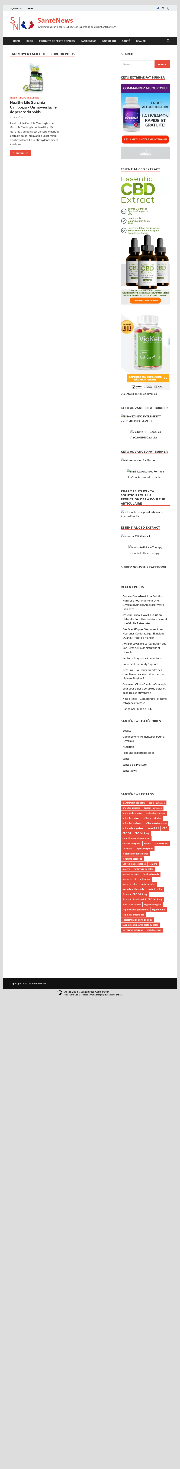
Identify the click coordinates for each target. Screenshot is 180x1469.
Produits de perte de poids (57, 40)
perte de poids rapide (133, 889)
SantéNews (55, 20)
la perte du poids (144, 848)
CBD (164, 828)
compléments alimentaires (136, 838)
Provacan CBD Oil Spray (135, 894)
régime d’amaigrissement (136, 909)
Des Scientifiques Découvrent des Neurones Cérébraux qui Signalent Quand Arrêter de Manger (143, 633)
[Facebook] (158, 8)
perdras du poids (131, 874)
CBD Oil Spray (142, 833)
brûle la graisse (157, 802)
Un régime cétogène (133, 929)
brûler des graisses (155, 813)
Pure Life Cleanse (132, 904)
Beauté (141, 40)
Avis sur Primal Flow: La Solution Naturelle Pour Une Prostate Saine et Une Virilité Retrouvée (145, 619)
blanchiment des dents (134, 802)
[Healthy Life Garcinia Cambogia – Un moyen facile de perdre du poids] (35, 79)
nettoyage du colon (143, 868)
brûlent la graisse (153, 807)
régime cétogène (152, 904)
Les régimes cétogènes (134, 863)
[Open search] (168, 41)
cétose (147, 843)
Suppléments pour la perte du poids (140, 924)
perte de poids (148, 884)
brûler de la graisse (132, 813)
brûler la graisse (131, 818)
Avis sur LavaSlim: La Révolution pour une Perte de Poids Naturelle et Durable (145, 648)
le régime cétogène (132, 858)
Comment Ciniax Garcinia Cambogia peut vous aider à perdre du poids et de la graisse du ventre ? (144, 688)
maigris (126, 868)
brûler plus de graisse (156, 823)
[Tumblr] (168, 8)
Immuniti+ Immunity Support (140, 664)
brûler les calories (152, 818)
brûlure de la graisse (133, 828)
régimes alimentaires (133, 914)
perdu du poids (130, 884)
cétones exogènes (132, 843)
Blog (29, 40)
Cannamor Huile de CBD (137, 708)
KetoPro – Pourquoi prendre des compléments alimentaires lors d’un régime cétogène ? (144, 674)
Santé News (88, 40)
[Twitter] (163, 8)
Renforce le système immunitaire (142, 658)
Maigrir (153, 863)
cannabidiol (153, 828)
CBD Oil (127, 833)
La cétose (127, 848)
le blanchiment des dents (135, 853)
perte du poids (155, 889)
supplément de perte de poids (137, 919)
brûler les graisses (132, 823)
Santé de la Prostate (135, 764)
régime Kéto (158, 909)
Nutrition (109, 40)
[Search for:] (145, 64)
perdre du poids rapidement (136, 879)
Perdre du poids (151, 874)
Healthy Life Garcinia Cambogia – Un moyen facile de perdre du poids (33, 107)
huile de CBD (161, 843)
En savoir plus (19, 152)
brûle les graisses (131, 807)
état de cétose (154, 929)
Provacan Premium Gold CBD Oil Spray (142, 899)
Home (30, 8)
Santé (126, 40)
